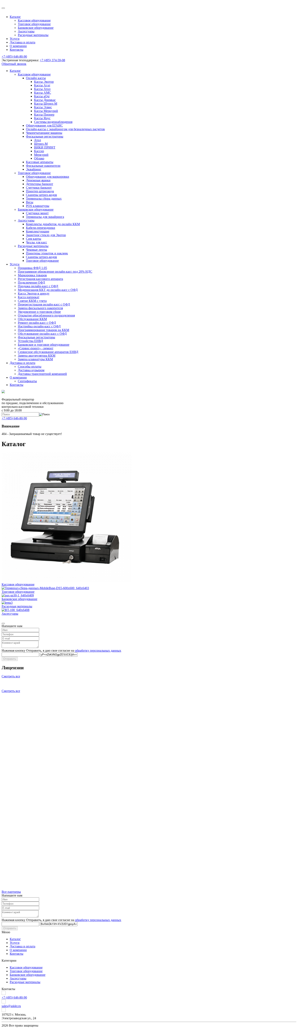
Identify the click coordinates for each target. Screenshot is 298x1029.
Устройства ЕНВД (30, 341)
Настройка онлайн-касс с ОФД (39, 326)
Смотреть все (11, 676)
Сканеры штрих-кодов (41, 195)
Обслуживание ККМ (32, 319)
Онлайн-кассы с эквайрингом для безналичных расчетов (65, 129)
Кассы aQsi (41, 96)
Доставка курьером (31, 370)
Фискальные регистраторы (44, 136)
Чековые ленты (36, 249)
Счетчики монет (37, 213)
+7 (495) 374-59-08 (52, 60)
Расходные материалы (33, 35)
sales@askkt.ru (11, 1006)
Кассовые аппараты (39, 162)
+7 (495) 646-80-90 (14, 56)
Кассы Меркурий (46, 111)
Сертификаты (27, 381)
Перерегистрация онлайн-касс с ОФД (44, 304)
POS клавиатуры (37, 206)
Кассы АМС (42, 92)
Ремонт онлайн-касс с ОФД (37, 322)
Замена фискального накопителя (40, 308)
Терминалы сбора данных (44, 198)
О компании (18, 46)
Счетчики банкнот (39, 187)
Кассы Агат (42, 85)
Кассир (39, 151)
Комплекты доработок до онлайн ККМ (53, 224)
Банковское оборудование (36, 27)
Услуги (14, 38)
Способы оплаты (29, 366)
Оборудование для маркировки (47, 176)
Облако (39, 158)
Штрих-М (41, 143)
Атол (37, 140)
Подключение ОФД (31, 282)
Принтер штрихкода (40, 191)
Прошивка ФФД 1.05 (32, 268)
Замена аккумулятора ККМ (36, 355)
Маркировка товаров (32, 275)
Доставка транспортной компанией (42, 374)
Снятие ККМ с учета (32, 300)
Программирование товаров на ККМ (43, 330)
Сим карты (33, 238)
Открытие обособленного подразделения (46, 315)
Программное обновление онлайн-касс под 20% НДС (55, 271)
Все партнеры (11, 891)
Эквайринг (33, 169)
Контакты (16, 49)
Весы (29, 202)
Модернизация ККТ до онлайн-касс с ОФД (48, 290)
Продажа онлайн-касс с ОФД (38, 286)
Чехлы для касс (36, 242)
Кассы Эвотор (44, 81)
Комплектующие (37, 231)
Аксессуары (26, 31)
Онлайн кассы (36, 78)
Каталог (15, 16)
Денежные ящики (38, 180)
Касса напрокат (28, 297)
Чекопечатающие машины (44, 133)
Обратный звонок (14, 64)
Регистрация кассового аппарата (40, 279)
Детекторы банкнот (39, 184)
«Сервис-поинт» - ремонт (35, 348)
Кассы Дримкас (45, 100)
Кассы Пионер (44, 114)
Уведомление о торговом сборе (39, 311)
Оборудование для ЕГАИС (44, 125)
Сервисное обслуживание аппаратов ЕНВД (48, 352)
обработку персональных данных (98, 650)
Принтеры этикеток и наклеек (47, 253)
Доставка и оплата (22, 42)
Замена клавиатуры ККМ (35, 359)
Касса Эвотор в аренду (33, 293)
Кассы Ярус (42, 118)
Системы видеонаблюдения (53, 122)
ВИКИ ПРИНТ (44, 147)
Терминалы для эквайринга (45, 217)
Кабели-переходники (40, 227)
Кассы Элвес (43, 107)
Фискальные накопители (43, 165)
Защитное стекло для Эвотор (46, 235)
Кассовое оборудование (34, 20)
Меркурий (41, 154)
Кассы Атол (42, 89)
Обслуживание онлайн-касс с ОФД (42, 333)
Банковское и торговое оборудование (43, 344)
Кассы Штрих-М (45, 103)
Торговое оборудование (34, 24)
